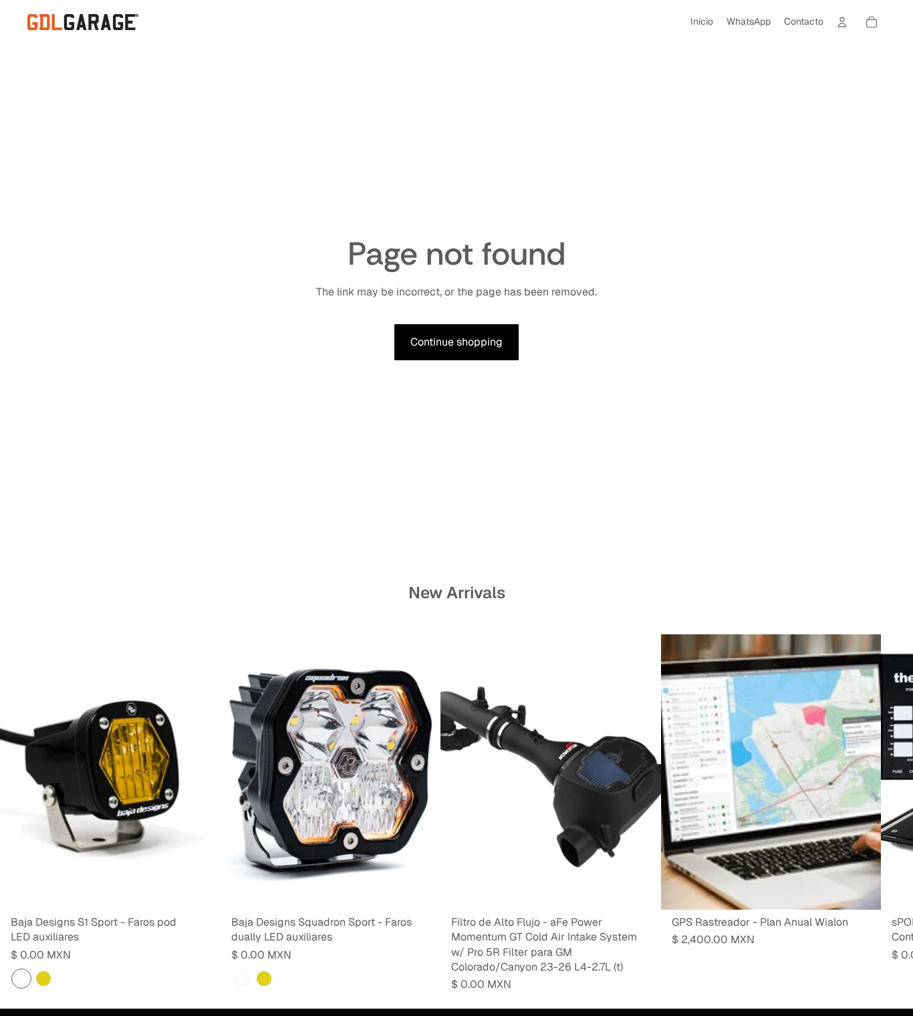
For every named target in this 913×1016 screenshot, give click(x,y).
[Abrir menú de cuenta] (842, 22)
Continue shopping (456, 342)
